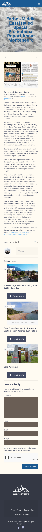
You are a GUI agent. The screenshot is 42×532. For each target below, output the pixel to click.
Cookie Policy (29, 510)
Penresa (23, 96)
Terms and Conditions (22, 514)
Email (6, 430)
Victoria (21, 251)
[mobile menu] (39, 4)
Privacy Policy (16, 510)
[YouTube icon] (19, 528)
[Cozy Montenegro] (6, 3)
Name (6, 421)
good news (8, 99)
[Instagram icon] (23, 528)
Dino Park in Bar (11, 367)
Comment (8, 395)
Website (7, 439)
